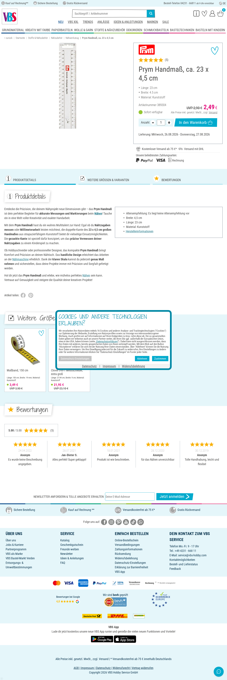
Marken (152, 22)
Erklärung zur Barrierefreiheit (131, 567)
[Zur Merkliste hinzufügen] (215, 50)
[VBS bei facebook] (104, 522)
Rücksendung (123, 553)
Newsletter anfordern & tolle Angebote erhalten (69, 496)
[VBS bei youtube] (126, 522)
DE (224, 3)
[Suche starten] (151, 13)
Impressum (109, 366)
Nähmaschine (20, 259)
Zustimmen (160, 358)
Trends (88, 22)
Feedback (175, 568)
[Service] (196, 13)
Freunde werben (69, 549)
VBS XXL (73, 22)
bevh (116, 595)
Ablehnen (142, 358)
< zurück (8, 37)
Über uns (11, 540)
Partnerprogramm (16, 549)
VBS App (120, 571)
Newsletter (66, 553)
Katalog (64, 540)
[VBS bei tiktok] (133, 522)
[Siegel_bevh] (115, 601)
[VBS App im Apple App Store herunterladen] (125, 639)
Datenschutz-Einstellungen (130, 562)
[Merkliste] (204, 13)
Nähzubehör (56, 37)
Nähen (98, 213)
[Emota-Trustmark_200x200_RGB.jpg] (160, 599)
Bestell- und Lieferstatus (184, 564)
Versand (213, 112)
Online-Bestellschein (126, 540)
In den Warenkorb (193, 122)
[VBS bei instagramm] (111, 522)
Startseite (20, 37)
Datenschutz (89, 366)
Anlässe (103, 22)
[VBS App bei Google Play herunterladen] (102, 639)
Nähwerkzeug (72, 37)
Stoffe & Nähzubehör (38, 37)
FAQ (62, 562)
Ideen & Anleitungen (128, 22)
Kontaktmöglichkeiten (182, 559)
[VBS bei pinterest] (118, 522)
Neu (60, 22)
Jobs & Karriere (14, 544)
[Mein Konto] (212, 13)
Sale (165, 22)
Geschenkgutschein (71, 544)
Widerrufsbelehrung (126, 558)
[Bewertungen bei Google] (68, 599)
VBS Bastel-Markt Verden (20, 558)
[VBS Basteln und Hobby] (9, 16)
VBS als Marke (14, 553)
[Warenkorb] (220, 13)
